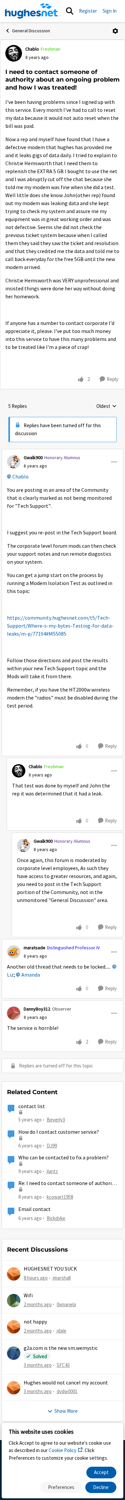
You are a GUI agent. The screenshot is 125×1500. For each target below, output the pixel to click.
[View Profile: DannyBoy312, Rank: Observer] (13, 1013)
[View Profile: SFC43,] (13, 1353)
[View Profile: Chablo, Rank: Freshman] (13, 53)
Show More (66, 1411)
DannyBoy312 (37, 1009)
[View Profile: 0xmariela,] (13, 1300)
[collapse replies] (62, 452)
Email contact (34, 1209)
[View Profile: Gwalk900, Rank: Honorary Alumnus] (13, 461)
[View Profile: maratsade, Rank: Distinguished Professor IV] (13, 952)
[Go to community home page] (32, 11)
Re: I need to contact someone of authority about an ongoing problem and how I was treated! (67, 1183)
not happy (35, 1322)
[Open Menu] (115, 31)
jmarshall (62, 1278)
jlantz (52, 1171)
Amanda (30, 975)
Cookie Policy (62, 1450)
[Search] (70, 11)
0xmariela (66, 1304)
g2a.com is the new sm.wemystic (61, 1348)
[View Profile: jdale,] (13, 1327)
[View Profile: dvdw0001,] (13, 1387)
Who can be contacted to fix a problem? (63, 1157)
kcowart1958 (60, 1197)
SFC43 (63, 1365)
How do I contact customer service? (58, 1132)
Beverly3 (56, 1119)
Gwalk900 (33, 457)
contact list (31, 1106)
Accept (101, 1472)
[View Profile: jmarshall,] (13, 1274)
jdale (61, 1331)
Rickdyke (56, 1218)
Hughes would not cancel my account (66, 1382)
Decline (101, 1487)
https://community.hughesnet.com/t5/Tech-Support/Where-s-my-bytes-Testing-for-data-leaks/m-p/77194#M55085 (60, 626)
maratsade (34, 948)
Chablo (32, 49)
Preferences (61, 1487)
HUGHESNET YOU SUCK (50, 1269)
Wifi (28, 1295)
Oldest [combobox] (106, 406)
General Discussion (31, 31)
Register (88, 11)
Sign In (110, 11)
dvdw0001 (67, 1391)
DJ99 (52, 1145)
